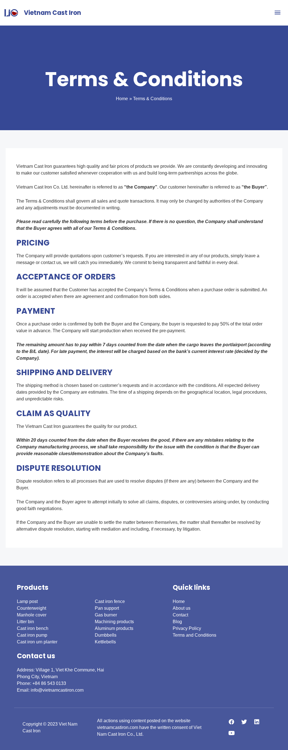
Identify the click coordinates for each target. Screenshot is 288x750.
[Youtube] (231, 733)
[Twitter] (244, 722)
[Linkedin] (256, 722)
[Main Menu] (277, 13)
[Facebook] (231, 722)
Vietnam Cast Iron (52, 12)
